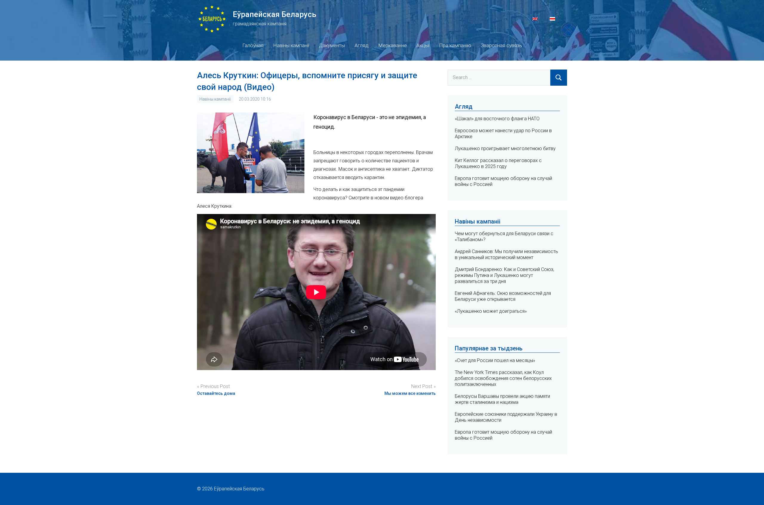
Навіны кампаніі (291, 45)
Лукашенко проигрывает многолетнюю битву (505, 148)
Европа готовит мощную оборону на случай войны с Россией (503, 435)
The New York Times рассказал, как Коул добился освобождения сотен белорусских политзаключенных (503, 378)
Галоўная (253, 45)
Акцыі (422, 45)
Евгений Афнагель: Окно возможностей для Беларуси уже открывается (503, 296)
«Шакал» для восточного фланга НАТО (497, 118)
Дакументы (332, 45)
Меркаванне (392, 45)
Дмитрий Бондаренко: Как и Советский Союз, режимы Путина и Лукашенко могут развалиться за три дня (504, 275)
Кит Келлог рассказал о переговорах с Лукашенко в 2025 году (498, 163)
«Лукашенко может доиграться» (491, 311)
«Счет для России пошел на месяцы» (495, 360)
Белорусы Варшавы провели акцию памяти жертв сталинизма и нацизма (502, 399)
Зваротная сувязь (501, 45)
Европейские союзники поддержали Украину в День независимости (506, 417)
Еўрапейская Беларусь (274, 14)
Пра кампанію (455, 45)
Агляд (362, 45)
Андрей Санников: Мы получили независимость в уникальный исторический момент (506, 254)
